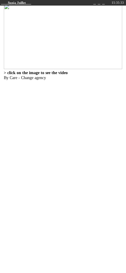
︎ (99, 2)
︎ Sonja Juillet (16, 2)
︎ (94, 2)
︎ (103, 2)
